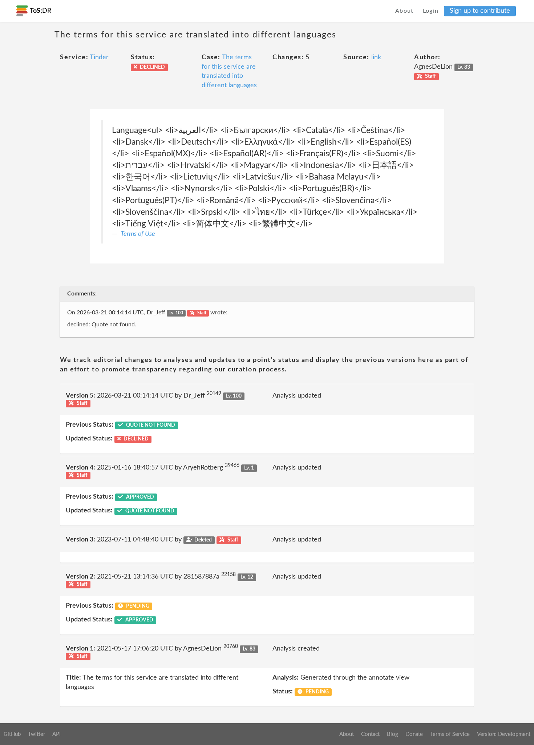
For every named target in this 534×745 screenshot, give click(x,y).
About (404, 11)
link (376, 57)
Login (431, 11)
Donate (414, 734)
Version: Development (503, 734)
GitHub (12, 734)
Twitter (36, 734)
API (56, 734)
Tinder (99, 57)
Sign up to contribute (480, 11)
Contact (370, 734)
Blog (392, 734)
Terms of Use (138, 234)
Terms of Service (450, 734)
